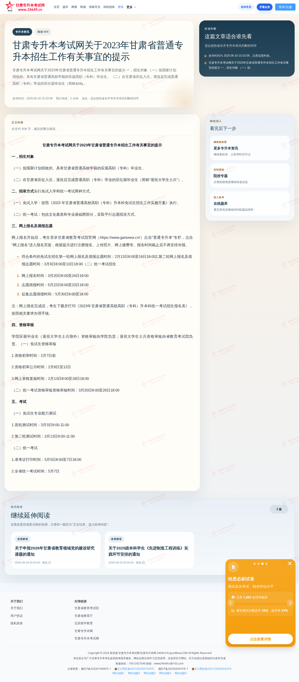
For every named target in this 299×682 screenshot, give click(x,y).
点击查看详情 (260, 639)
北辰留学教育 (83, 623)
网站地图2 (134, 673)
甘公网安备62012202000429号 (213, 669)
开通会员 (264, 7)
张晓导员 (94, 7)
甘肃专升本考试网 (86, 638)
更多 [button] (130, 7)
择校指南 (109, 7)
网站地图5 (181, 673)
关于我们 (17, 608)
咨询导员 (246, 7)
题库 (65, 7)
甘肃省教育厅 (83, 616)
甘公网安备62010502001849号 (135, 669)
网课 (74, 7)
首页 (57, 7)
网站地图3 (150, 673)
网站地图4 (165, 673)
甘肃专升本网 (83, 631)
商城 (83, 7)
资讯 (120, 7)
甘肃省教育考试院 (86, 608)
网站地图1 (119, 673)
